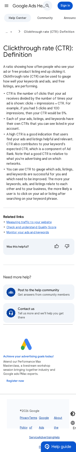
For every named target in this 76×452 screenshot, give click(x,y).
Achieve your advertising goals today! (28, 356)
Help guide (61, 446)
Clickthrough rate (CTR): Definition (49, 32)
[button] (6, 6)
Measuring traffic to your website (29, 222)
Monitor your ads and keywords (27, 232)
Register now (15, 381)
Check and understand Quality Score (31, 227)
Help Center (17, 18)
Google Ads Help (29, 6)
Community (45, 18)
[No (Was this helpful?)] (67, 246)
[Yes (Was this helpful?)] (56, 246)
